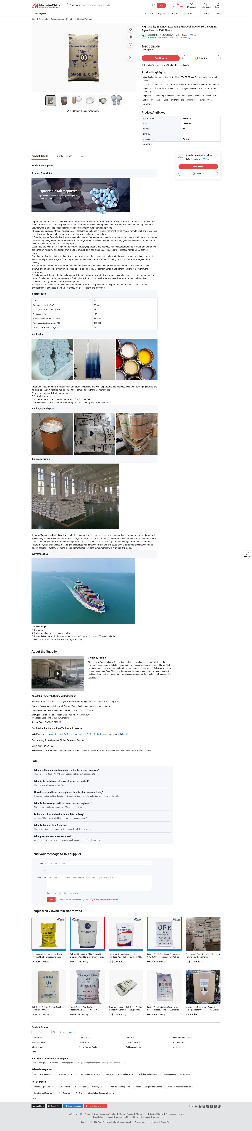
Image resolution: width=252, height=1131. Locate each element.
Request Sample (182, 65)
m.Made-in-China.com (132, 1117)
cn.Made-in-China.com (151, 1117)
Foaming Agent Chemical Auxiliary (176, 1074)
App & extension (188, 13)
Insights (181, 1114)
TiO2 (119, 734)
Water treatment (38, 1042)
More (34, 1098)
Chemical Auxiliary (84, 19)
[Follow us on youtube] (211, 1106)
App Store (38, 1106)
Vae (70, 734)
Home (34, 19)
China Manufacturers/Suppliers (105, 1114)
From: (43, 863)
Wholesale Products (126, 1114)
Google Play (54, 1106)
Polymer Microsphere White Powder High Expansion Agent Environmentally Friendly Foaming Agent (87, 957)
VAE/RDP (130, 1037)
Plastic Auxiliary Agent (67, 1074)
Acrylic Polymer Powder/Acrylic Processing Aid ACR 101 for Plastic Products (84, 1010)
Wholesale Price (141, 1114)
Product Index (171, 1114)
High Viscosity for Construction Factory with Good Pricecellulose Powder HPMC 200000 (125, 957)
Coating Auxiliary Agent (90, 1074)
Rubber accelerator (133, 1047)
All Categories (40, 13)
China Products (85, 1114)
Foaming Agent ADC (82, 734)
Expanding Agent (109, 734)
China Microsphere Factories (179, 1086)
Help (173, 13)
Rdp (123, 734)
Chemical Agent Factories (44, 1086)
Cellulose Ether (85, 1037)
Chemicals (43, 19)
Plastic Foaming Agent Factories (149, 1086)
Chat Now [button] (203, 58)
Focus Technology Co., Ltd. (107, 1122)
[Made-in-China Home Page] (46, 5)
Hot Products (72, 1114)
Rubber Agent (80, 1086)
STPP (128, 734)
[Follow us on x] (204, 1106)
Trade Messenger (73, 1106)
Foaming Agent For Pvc (72, 1093)
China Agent (65, 1086)
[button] (153, 5)
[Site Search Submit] (161, 5)
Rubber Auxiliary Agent (43, 1074)
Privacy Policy (166, 1122)
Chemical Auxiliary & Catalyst (62, 19)
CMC (98, 734)
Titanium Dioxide (53, 734)
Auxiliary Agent (98, 1086)
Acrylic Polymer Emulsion (89, 1047)
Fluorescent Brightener (182, 1037)
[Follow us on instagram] (207, 1106)
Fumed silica (84, 1042)
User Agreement (140, 1122)
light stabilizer (37, 1047)
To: (45, 870)
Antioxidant (178, 1047)
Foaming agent (132, 1042)
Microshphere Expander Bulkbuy (101, 1093)
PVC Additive (178, 1042)
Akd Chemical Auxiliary (148, 1074)
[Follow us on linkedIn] (219, 1106)
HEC (94, 734)
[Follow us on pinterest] (215, 1106)
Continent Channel (156, 1114)
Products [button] (74, 5)
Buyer (160, 13)
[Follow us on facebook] (200, 1106)
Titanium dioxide (38, 1037)
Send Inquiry (161, 58)
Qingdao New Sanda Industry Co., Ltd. (163, 35)
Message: (42, 877)
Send (51, 899)
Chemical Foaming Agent (120, 1086)
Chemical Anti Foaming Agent (46, 1093)
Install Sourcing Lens (96, 1106)
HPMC (65, 734)
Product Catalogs (68, 1032)
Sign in (217, 7)
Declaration (153, 1122)
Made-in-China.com (115, 1117)
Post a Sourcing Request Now (104, 899)
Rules (219, 13)
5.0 (189, 159)
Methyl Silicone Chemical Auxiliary (119, 1074)
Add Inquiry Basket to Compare (84, 110)
